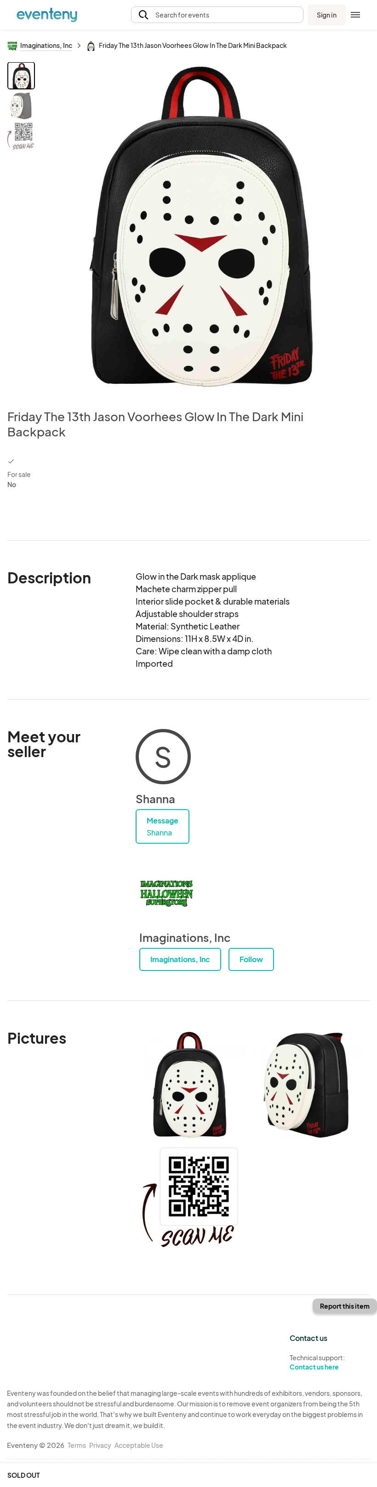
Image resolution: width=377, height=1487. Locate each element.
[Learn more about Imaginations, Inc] (166, 893)
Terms (77, 1445)
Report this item (345, 1306)
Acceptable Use (138, 1445)
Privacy (100, 1445)
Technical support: (317, 1362)
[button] (217, 15)
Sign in (327, 15)
